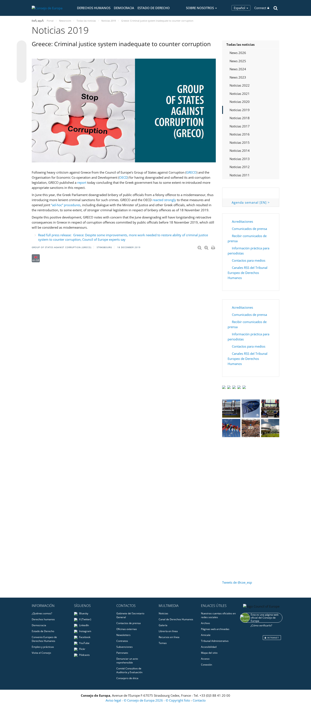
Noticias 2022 (240, 85)
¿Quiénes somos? (42, 613)
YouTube (83, 643)
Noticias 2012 (240, 167)
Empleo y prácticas (43, 647)
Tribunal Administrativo (214, 641)
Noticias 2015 (240, 142)
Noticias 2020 (240, 101)
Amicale (206, 635)
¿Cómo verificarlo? (261, 625)
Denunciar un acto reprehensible (127, 660)
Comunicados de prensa (249, 229)
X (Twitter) (84, 619)
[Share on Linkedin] (21, 70)
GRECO (191, 172)
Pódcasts (84, 655)
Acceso (205, 658)
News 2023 (238, 77)
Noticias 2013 (240, 159)
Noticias (163, 613)
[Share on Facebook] (21, 62)
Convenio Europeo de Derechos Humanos (44, 639)
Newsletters (123, 635)
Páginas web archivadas (215, 629)
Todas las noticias (240, 44)
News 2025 (238, 61)
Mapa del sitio (209, 653)
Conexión (206, 664)
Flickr (81, 649)
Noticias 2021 (240, 93)
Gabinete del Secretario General (130, 615)
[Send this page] (21, 78)
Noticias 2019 (240, 110)
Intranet (272, 637)
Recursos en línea (169, 637)
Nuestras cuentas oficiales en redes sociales (218, 615)
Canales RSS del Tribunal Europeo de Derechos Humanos (247, 272)
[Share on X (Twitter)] (21, 54)
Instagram (84, 631)
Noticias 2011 (240, 175)
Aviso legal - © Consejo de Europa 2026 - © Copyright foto (148, 700)
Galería (163, 625)
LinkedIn (83, 625)
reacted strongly (164, 200)
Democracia (124, 8)
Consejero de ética (127, 678)
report (81, 182)
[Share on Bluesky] (21, 46)
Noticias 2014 (240, 150)
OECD (123, 177)
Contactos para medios (248, 260)
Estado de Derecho (154, 8)
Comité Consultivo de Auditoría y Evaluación (129, 670)
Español (240, 8)
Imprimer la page (213, 247)
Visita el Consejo (41, 653)
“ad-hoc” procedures (65, 205)
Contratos (122, 641)
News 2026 (238, 53)
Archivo (205, 623)
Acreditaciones (242, 221)
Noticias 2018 (240, 118)
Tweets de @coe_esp (237, 582)
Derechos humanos (93, 8)
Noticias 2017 (240, 126)
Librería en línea (168, 631)
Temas (163, 643)
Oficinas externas (126, 629)
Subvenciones (124, 647)
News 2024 (238, 69)
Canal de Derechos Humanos (176, 619)
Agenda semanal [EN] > (251, 202)
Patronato (122, 653)
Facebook (84, 637)
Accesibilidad (208, 647)
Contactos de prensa (128, 623)
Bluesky (83, 613)
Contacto (199, 700)
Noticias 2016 (240, 134)
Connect (260, 8)
